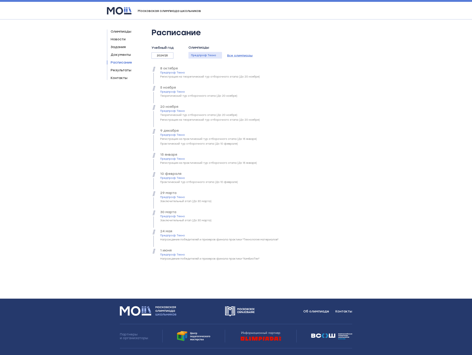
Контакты (119, 78)
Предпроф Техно (203, 55)
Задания (118, 47)
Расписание (121, 62)
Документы (121, 55)
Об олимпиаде (316, 311)
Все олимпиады (240, 55)
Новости (118, 39)
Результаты (121, 70)
